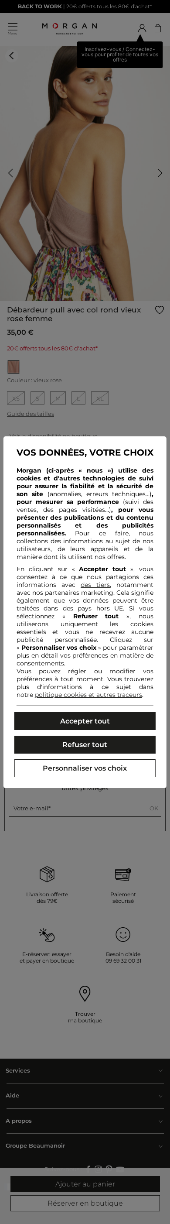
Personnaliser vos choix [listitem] (85, 768)
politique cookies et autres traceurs (88, 695)
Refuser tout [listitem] (84, 745)
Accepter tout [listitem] (85, 721)
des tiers (95, 585)
